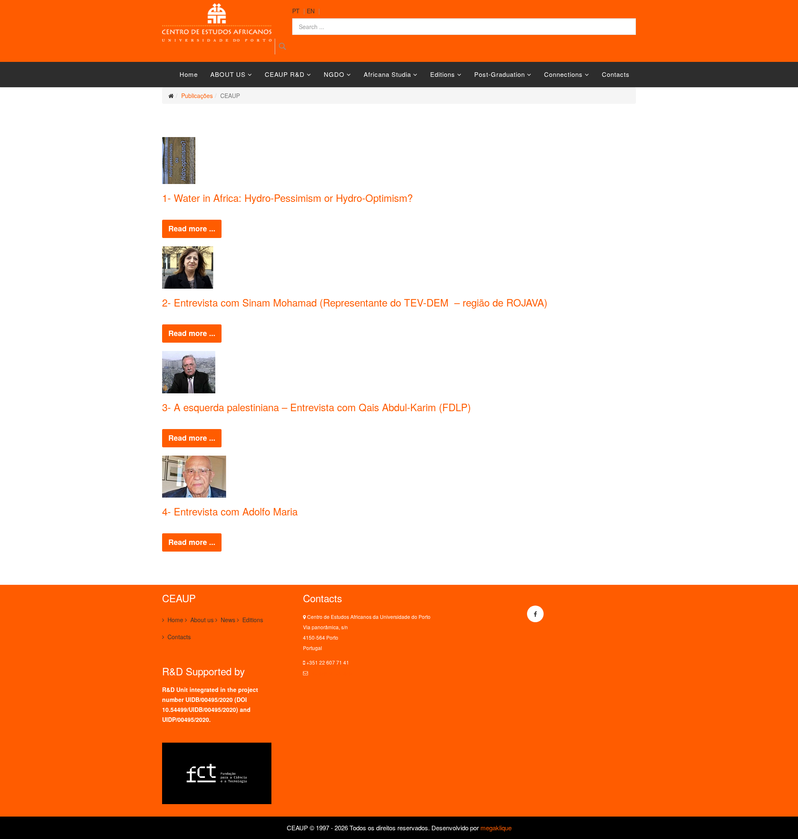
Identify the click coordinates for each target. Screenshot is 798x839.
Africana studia (388, 74)
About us (202, 620)
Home (189, 74)
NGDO (334, 74)
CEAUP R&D (285, 74)
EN (311, 11)
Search (282, 46)
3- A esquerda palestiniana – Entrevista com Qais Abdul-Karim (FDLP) (316, 407)
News (228, 620)
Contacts (616, 74)
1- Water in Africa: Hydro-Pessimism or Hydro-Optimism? (287, 197)
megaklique (496, 827)
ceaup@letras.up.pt (331, 672)
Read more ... (191, 228)
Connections (563, 74)
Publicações (197, 95)
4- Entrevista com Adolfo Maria (230, 511)
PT (296, 11)
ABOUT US (228, 74)
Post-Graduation (499, 74)
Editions (442, 74)
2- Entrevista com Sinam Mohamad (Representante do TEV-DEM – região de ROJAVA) (356, 302)
